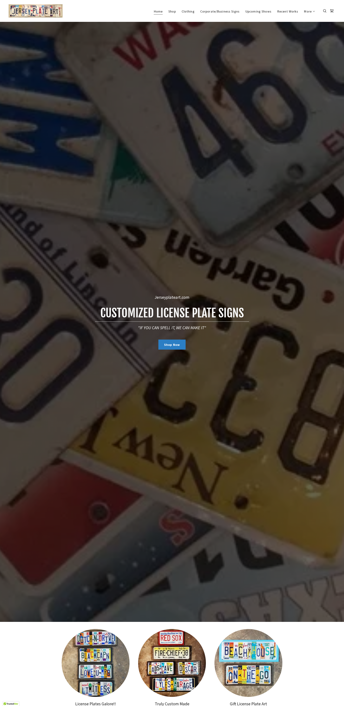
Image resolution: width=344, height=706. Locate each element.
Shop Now (172, 345)
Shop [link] (172, 11)
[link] (36, 10)
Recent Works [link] (287, 11)
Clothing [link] (188, 11)
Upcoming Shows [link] (258, 11)
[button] (309, 11)
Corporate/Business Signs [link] (220, 11)
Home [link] (158, 11)
